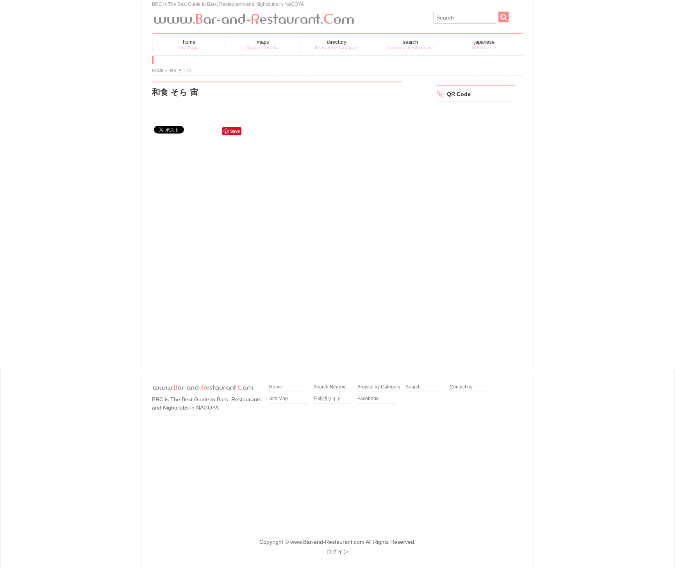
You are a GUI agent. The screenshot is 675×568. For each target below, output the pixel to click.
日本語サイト (327, 398)
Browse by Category (378, 387)
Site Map (278, 398)
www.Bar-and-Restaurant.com (327, 542)
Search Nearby (329, 387)
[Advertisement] (277, 208)
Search (413, 387)
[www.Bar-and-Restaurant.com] (253, 16)
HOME (158, 70)
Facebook (368, 398)
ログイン (337, 551)
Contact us (461, 387)
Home (275, 387)
